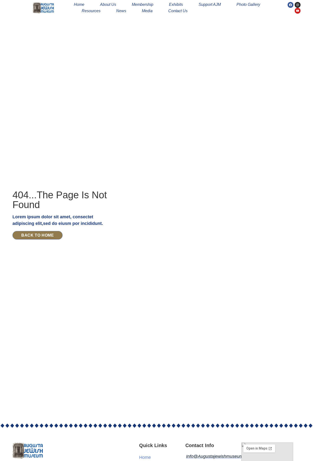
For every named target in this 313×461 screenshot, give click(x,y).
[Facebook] (290, 5)
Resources (91, 11)
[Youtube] (298, 11)
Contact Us (178, 11)
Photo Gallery (248, 4)
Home (79, 4)
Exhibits (176, 4)
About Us (108, 4)
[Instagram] (298, 5)
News (121, 11)
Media (147, 11)
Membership (142, 4)
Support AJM (210, 4)
